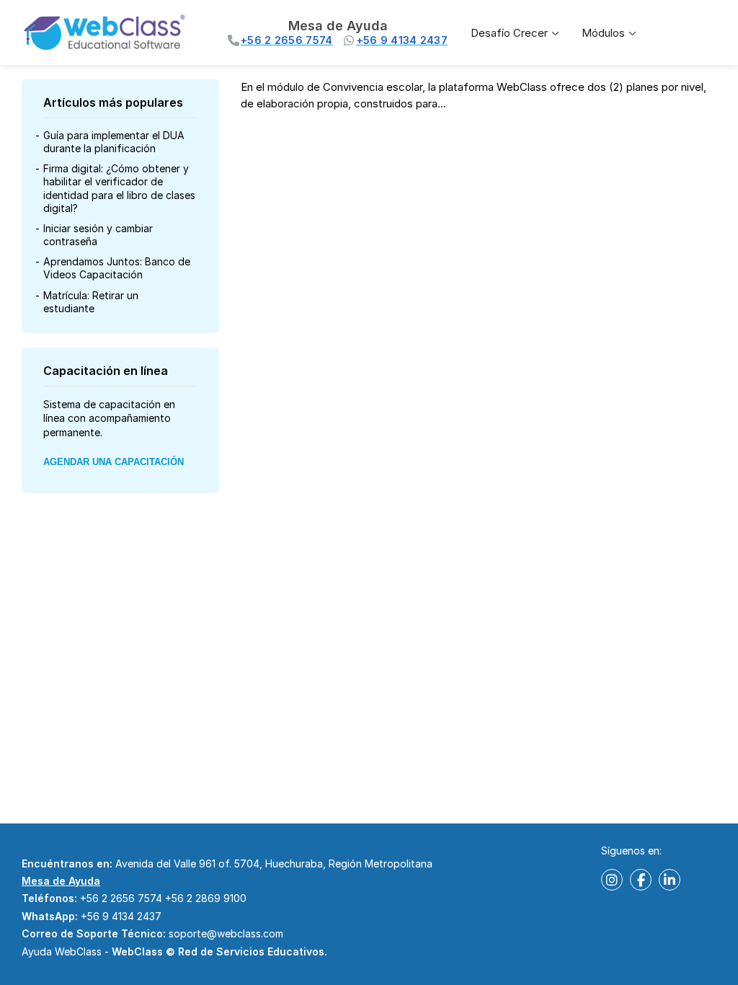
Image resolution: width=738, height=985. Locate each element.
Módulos (603, 33)
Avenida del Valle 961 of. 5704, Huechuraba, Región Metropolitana (273, 863)
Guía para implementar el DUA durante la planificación (113, 141)
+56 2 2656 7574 (121, 898)
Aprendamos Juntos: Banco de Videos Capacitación (116, 268)
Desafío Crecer (509, 33)
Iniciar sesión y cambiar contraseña (98, 234)
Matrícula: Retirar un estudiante (90, 301)
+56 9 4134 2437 (121, 916)
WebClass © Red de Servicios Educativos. (219, 951)
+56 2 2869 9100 (205, 898)
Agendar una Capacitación (113, 461)
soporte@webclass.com (226, 933)
